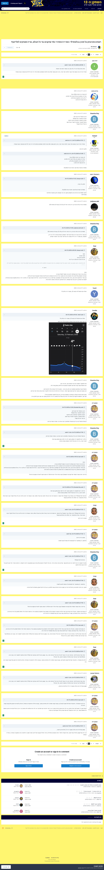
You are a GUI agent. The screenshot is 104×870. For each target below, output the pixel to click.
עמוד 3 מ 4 (74, 54)
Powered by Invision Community (52, 861)
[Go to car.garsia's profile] (21, 792)
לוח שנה (93, 8)
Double (94, 310)
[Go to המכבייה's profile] (94, 408)
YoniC (95, 288)
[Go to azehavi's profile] (21, 798)
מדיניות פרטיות (55, 857)
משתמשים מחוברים (77, 8)
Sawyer (95, 46)
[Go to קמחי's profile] (94, 511)
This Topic (9, 8)
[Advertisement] (73, 27)
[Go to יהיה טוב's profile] (94, 66)
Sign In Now (29, 765)
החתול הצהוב (94, 673)
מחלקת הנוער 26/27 (96, 804)
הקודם (97, 54)
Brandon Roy (94, 113)
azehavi (17, 797)
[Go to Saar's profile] (94, 251)
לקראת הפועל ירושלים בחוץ (94, 810)
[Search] (3, 8)
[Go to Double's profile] (94, 316)
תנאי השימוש (81, 868)
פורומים (99, 8)
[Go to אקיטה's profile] (21, 805)
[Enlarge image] (68, 348)
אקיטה (98, 786)
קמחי (94, 505)
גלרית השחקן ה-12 (66, 8)
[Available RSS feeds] (3, 828)
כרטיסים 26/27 (97, 797)
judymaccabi (94, 201)
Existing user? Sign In (16, 3)
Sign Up (5, 3)
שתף (17, 47)
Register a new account (75, 765)
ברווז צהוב (94, 91)
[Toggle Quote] (84, 65)
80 (68, 785)
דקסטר (98, 799)
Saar (94, 246)
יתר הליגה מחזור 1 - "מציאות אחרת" (92, 791)
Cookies (47, 857)
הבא (83, 54)
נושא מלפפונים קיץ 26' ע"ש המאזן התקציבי (90, 785)
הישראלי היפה (94, 174)
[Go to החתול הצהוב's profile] (94, 679)
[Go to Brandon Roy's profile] (94, 119)
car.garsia (98, 793)
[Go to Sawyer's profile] (99, 47)
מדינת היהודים (82, 48)
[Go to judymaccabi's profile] (94, 207)
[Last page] (80, 55)
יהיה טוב (94, 61)
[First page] (101, 55)
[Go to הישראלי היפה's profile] (94, 180)
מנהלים (86, 8)
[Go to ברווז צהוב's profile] (94, 97)
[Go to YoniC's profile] (94, 294)
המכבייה (69, 65)
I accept (5, 867)
